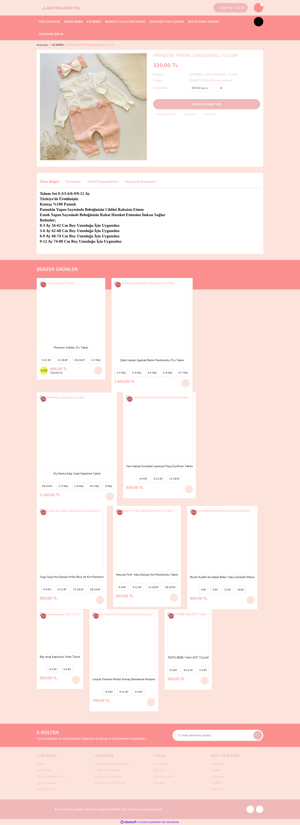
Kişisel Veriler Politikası (110, 783)
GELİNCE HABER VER (206, 104)
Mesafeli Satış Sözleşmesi (112, 764)
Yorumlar (73, 181)
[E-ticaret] (149, 822)
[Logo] (63, 7)
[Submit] (257, 735)
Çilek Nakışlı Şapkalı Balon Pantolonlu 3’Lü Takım (152, 360)
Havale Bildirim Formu (51, 776)
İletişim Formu (46, 789)
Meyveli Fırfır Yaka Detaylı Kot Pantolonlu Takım (147, 575)
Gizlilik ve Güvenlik (107, 770)
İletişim (41, 764)
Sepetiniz (159, 783)
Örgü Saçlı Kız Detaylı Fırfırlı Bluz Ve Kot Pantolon (72, 577)
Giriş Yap (227, 8)
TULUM (232, 74)
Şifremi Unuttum (163, 776)
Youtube (216, 783)
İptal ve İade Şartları (108, 776)
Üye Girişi (159, 770)
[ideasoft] (128, 822)
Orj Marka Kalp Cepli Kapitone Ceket (76, 474)
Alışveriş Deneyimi (141, 181)
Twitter (216, 770)
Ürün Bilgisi (49, 181)
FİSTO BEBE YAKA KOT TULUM (188, 658)
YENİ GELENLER (215, 74)
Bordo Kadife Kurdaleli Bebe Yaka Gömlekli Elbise (222, 577)
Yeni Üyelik (160, 764)
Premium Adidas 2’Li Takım (71, 347)
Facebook (217, 764)
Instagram (217, 776)
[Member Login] (217, 7)
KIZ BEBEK (196, 74)
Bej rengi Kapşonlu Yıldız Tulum (60, 657)
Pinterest (217, 789)
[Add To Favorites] (164, 114)
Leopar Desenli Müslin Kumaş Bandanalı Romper (123, 679)
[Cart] (258, 7)
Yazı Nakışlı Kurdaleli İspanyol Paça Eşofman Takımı (159, 466)
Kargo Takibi (45, 770)
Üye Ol (240, 8)
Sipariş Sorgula (47, 783)
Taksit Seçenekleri (103, 181)
